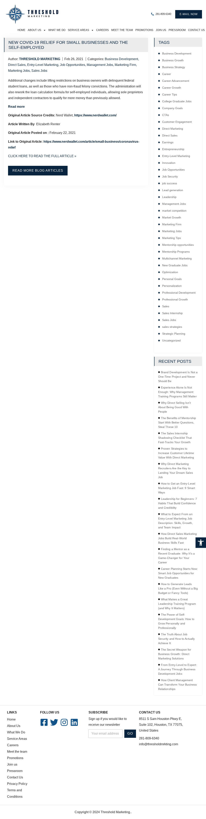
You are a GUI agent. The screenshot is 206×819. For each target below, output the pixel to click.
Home (21, 30)
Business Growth (173, 60)
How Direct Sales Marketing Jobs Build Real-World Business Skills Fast (177, 538)
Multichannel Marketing (177, 258)
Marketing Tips (171, 238)
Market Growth (171, 217)
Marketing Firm (125, 65)
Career (166, 74)
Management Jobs (100, 65)
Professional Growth (175, 299)
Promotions (144, 30)
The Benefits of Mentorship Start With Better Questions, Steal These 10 (177, 422)
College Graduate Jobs (177, 101)
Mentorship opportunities (178, 244)
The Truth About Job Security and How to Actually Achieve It (176, 639)
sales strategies (172, 326)
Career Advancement (175, 80)
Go (130, 733)
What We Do (56, 30)
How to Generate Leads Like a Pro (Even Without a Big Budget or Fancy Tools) (178, 588)
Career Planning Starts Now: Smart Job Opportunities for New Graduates (178, 573)
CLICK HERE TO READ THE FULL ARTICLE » (42, 156)
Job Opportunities (72, 65)
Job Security (170, 176)
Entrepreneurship (173, 149)
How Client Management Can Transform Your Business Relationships (177, 685)
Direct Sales (17, 65)
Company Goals (172, 108)
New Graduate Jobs (174, 265)
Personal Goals (172, 279)
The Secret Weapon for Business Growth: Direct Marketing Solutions (174, 654)
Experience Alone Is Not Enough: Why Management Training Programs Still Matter (177, 392)
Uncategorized (171, 340)
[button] (201, 542)
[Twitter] (54, 722)
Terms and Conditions (15, 793)
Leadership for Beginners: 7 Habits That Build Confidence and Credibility (177, 503)
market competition (174, 210)
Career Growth (171, 87)
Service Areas (78, 30)
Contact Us (196, 30)
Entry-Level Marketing (42, 65)
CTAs (165, 115)
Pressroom (177, 30)
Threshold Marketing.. (116, 812)
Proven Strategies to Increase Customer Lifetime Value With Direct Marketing (176, 453)
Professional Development (179, 292)
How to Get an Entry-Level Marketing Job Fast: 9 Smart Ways (176, 488)
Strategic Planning (173, 333)
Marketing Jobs (19, 70)
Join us (161, 30)
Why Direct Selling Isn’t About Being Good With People (174, 407)
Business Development (121, 59)
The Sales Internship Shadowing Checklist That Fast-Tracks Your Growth (175, 438)
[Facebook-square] (44, 722)
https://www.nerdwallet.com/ (95, 115)
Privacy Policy (17, 783)
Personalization (172, 285)
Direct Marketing (172, 128)
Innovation (168, 162)
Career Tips (169, 94)
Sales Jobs (39, 70)
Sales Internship (172, 313)
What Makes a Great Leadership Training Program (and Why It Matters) (177, 604)
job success (169, 183)
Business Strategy (173, 67)
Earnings (167, 142)
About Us (34, 30)
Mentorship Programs (176, 251)
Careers (102, 30)
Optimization (170, 272)
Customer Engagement (177, 121)
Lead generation (172, 190)
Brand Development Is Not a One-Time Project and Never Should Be (178, 377)
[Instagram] (64, 722)
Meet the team (122, 30)
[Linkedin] (74, 722)
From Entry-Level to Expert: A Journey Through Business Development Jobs (177, 669)
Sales (165, 306)
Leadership (169, 197)
